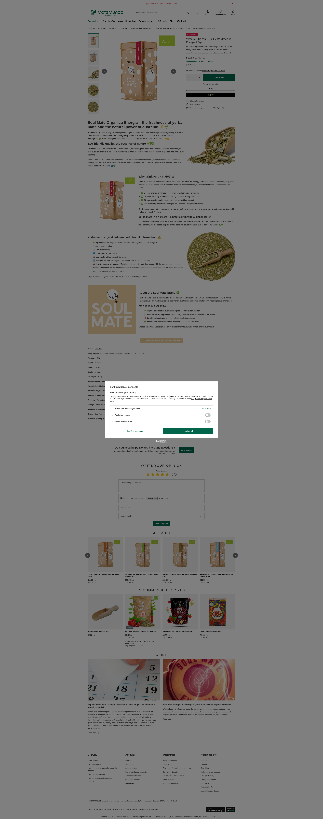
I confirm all (188, 431)
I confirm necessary (135, 431)
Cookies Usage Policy (168, 396)
